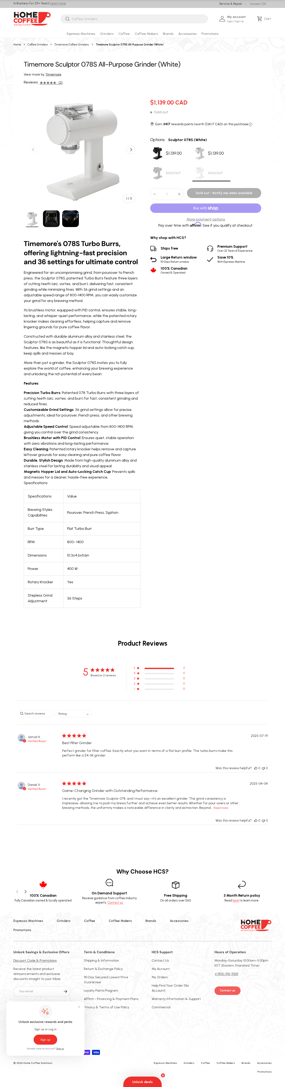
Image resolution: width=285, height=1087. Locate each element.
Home (17, 44)
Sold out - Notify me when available (224, 193)
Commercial (161, 1007)
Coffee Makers (146, 34)
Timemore (53, 74)
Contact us (227, 990)
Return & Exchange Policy (103, 969)
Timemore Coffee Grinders (71, 44)
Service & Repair (230, 4)
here (235, 900)
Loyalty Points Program (101, 990)
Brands (168, 34)
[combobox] (134, 18)
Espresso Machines (81, 34)
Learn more (58, 3)
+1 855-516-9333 (226, 974)
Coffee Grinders (38, 44)
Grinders (106, 34)
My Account (161, 969)
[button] (265, 18)
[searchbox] (35, 713)
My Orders (160, 977)
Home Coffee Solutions (37, 1063)
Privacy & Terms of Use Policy (106, 1007)
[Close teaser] (163, 1075)
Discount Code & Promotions (35, 960)
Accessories (187, 34)
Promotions (210, 34)
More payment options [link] (206, 219)
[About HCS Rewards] (250, 124)
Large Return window (179, 259)
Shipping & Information (101, 960)
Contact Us (160, 960)
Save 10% (231, 259)
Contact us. (115, 902)
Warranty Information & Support (176, 999)
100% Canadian (174, 270)
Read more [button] (221, 808)
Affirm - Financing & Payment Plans (111, 999)
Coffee (124, 34)
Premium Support (235, 248)
